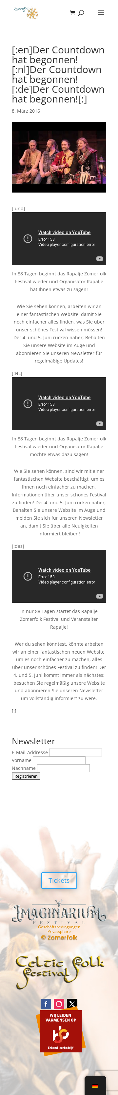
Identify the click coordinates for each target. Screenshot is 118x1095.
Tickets (59, 880)
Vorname (22, 760)
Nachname (24, 768)
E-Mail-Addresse (30, 752)
